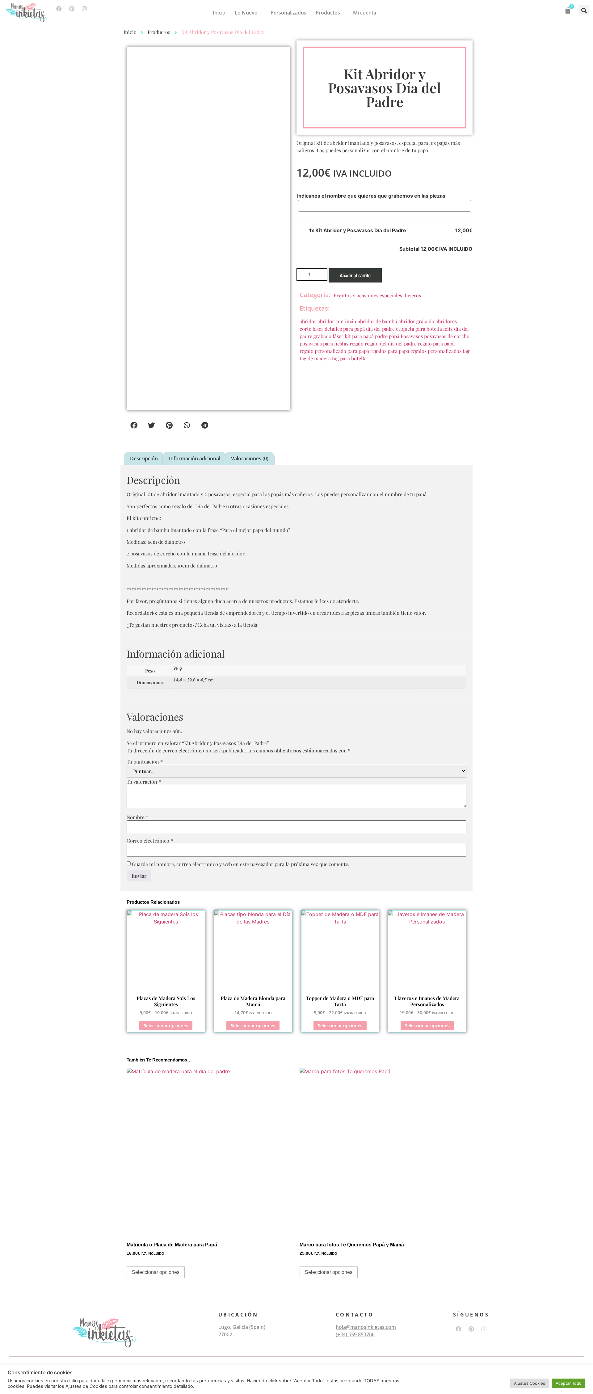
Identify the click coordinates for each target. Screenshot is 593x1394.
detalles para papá (345, 328)
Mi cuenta (364, 12)
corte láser (311, 328)
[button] (584, 10)
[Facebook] (59, 8)
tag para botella (349, 358)
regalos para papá (389, 351)
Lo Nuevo (246, 12)
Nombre (137, 817)
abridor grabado (416, 321)
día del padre (380, 328)
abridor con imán (337, 321)
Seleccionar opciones (166, 1025)
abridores (446, 321)
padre (381, 336)
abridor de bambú (377, 321)
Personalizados (288, 12)
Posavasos (412, 336)
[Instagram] (84, 8)
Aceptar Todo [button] (569, 1383)
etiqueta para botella (419, 328)
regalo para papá (436, 343)
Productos (328, 12)
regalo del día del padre (391, 343)
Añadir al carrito (355, 275)
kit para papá (359, 336)
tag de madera (315, 358)
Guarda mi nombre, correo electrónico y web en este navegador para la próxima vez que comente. (240, 864)
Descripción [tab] (144, 458)
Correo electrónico (150, 840)
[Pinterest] (71, 8)
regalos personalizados (435, 351)
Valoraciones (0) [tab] (249, 458)
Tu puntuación (145, 761)
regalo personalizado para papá (334, 351)
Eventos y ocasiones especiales (368, 295)
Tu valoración (144, 781)
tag (466, 351)
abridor (308, 321)
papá (394, 336)
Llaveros (411, 295)
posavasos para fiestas (324, 343)
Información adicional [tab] (194, 458)
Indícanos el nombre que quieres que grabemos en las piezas (371, 195)
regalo (357, 343)
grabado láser (328, 336)
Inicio (219, 12)
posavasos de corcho (446, 336)
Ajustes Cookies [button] (529, 1383)
